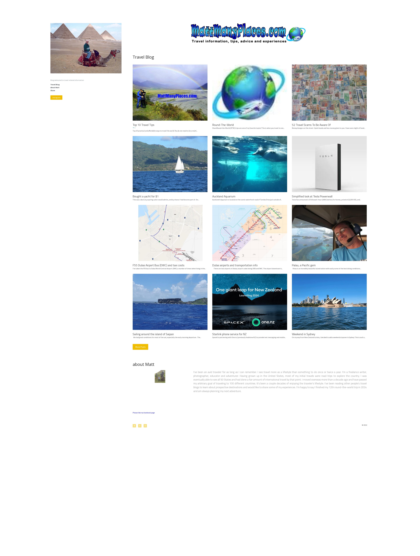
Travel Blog (55, 84)
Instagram (56, 97)
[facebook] (134, 425)
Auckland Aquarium (223, 196)
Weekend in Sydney (303, 334)
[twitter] (139, 425)
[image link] (86, 48)
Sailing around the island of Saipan (153, 334)
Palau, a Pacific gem (304, 265)
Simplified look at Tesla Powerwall (312, 196)
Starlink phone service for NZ (229, 334)
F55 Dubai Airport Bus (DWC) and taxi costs (158, 265)
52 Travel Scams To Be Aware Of (311, 125)
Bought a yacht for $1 (146, 196)
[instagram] (145, 425)
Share (52, 90)
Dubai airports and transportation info (235, 265)
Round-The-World (223, 125)
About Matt (54, 87)
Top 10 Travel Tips (143, 125)
